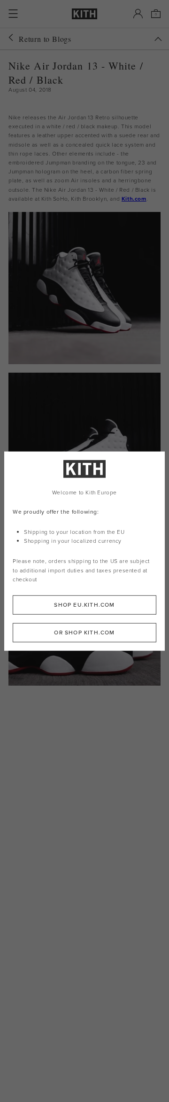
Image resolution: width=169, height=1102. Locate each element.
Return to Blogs (45, 39)
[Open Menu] (13, 13)
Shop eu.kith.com (84, 605)
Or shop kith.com (84, 632)
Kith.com (134, 199)
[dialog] (84, 551)
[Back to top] (158, 39)
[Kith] (84, 13)
